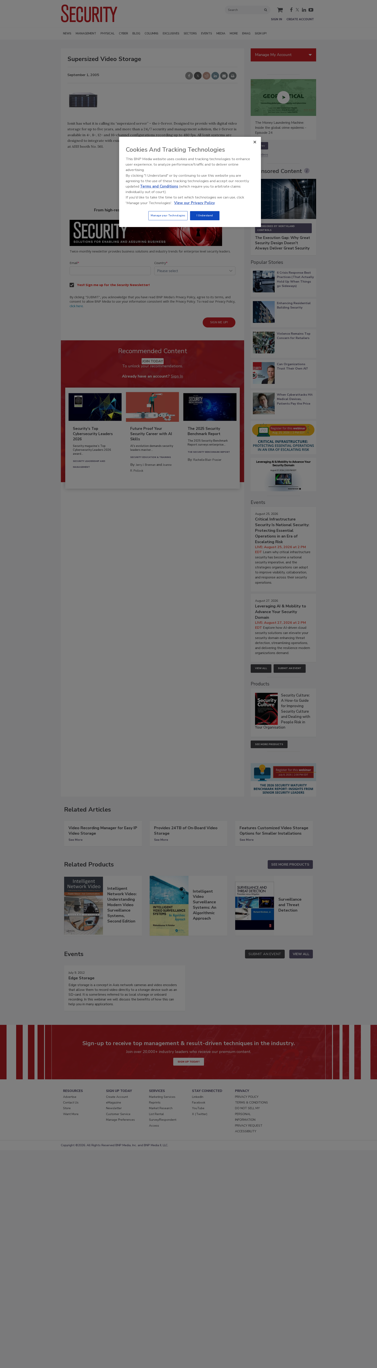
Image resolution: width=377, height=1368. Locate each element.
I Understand (205, 215)
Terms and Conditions (159, 186)
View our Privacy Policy (194, 202)
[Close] (255, 142)
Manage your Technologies (168, 215)
